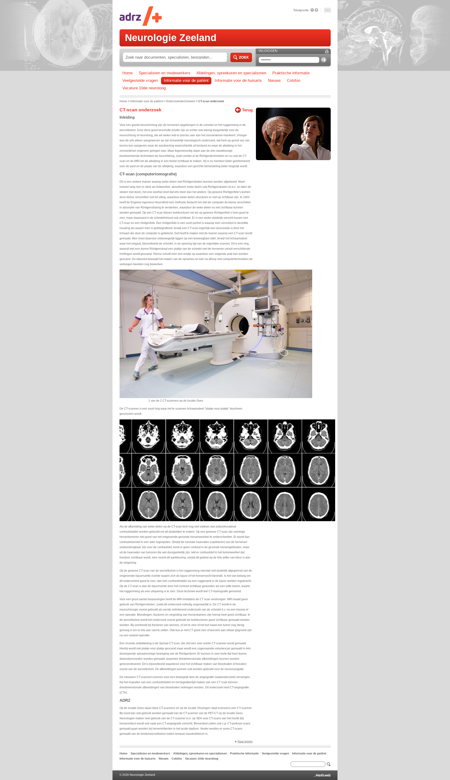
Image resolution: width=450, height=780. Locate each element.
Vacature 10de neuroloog (201, 758)
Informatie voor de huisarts (138, 758)
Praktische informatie (244, 753)
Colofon (177, 758)
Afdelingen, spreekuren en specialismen (200, 753)
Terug (247, 110)
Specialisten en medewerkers (150, 753)
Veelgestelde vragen (275, 753)
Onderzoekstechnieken (180, 101)
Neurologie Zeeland (171, 37)
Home (123, 101)
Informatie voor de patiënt (146, 101)
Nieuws (164, 758)
